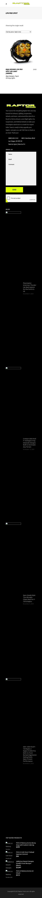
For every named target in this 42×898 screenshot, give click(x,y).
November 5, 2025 (28, 604)
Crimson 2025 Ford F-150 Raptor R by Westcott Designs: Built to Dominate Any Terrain (29, 443)
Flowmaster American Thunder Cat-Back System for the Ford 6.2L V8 (29, 287)
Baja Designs (10, 76)
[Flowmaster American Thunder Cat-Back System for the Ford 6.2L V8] (13, 288)
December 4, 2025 (28, 294)
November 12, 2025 (28, 449)
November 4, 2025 (28, 763)
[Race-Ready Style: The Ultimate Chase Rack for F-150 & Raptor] (13, 599)
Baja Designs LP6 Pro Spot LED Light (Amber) (14, 71)
